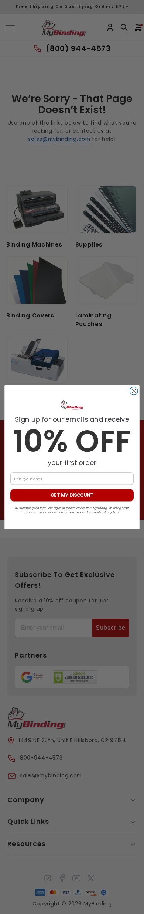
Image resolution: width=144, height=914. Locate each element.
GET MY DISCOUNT (72, 495)
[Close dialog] (134, 390)
